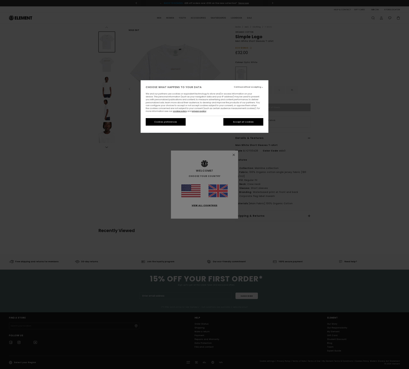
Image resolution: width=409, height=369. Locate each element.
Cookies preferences (165, 121)
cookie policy (180, 111)
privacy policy (199, 111)
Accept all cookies (243, 121)
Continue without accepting (247, 87)
